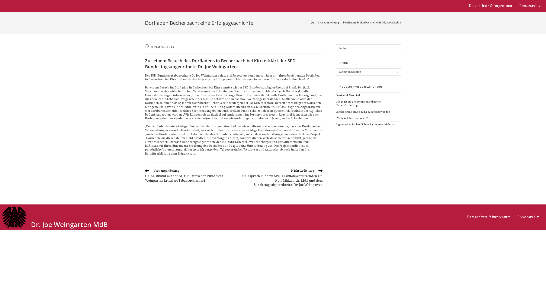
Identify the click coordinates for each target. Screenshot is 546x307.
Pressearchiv (530, 6)
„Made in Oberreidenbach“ (352, 118)
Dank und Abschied (348, 95)
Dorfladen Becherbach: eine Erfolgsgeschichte (372, 23)
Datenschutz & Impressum (490, 6)
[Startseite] (312, 23)
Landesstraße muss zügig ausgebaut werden (363, 112)
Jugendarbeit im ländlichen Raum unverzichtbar (365, 125)
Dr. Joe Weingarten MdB (69, 224)
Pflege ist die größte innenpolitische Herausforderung (358, 103)
